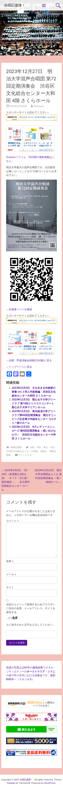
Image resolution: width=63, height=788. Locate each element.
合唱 (32, 447)
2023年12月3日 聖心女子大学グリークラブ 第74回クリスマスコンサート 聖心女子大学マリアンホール (34, 403)
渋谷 (52, 447)
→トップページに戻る (19, 366)
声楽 (39, 447)
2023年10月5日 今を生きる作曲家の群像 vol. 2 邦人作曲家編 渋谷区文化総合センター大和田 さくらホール (34, 391)
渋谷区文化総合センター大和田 (22, 451)
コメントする (25, 455)
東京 (45, 447)
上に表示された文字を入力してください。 (30, 624)
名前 (9, 561)
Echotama (39, 106)
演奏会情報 (16, 447)
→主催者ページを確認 (19, 309)
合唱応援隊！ (14, 5)
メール (11, 574)
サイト (10, 587)
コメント (12, 520)
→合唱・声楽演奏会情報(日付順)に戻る (29, 360)
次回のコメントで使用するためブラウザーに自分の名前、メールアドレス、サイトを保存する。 (30, 608)
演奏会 (43, 451)
